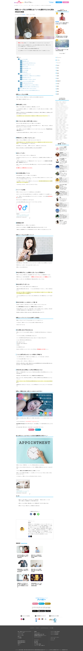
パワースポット (58, 113)
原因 (56, 120)
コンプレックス (66, 107)
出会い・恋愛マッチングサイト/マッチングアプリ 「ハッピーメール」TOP (24, 632)
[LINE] (38, 514)
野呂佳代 (57, 139)
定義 (58, 73)
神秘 (56, 48)
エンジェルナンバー (64, 106)
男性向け (57, 132)
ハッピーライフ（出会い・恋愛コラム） (39, 645)
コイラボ (61, 107)
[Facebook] (31, 514)
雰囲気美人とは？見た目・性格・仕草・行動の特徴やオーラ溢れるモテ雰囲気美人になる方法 (22, 585)
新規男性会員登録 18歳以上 (21, 642)
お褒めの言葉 (36, 642)
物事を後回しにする (25, 61)
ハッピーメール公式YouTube (54, 634)
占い (65, 119)
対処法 (60, 123)
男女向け (34, 14)
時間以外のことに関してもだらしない (27, 64)
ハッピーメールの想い (21, 635)
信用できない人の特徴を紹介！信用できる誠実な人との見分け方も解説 (36, 556)
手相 (60, 126)
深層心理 (28, 14)
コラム (58, 60)
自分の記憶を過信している (26, 68)
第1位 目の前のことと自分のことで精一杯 (28, 79)
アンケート (59, 57)
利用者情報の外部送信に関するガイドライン (40, 635)
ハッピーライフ (25, 5)
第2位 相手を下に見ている (26, 77)
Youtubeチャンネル (63, 103)
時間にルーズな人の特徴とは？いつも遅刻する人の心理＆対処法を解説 (41, 5)
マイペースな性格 (24, 70)
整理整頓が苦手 (24, 72)
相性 (61, 132)
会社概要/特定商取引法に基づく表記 (39, 634)
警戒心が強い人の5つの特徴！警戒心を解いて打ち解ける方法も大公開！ (36, 570)
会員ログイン (19, 643)
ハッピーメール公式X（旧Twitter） (55, 631)
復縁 (64, 123)
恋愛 (58, 75)
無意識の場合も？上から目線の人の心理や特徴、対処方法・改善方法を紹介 (22, 570)
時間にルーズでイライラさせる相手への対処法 (26, 81)
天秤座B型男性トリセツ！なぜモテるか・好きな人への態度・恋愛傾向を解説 (36, 584)
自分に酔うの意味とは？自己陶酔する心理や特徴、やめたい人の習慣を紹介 (22, 556)
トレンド (58, 62)
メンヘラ (57, 116)
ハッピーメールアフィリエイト (55, 637)
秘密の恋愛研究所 (58, 133)
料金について (19, 636)
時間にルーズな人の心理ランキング (25, 73)
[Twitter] (35, 514)
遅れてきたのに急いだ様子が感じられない (28, 62)
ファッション (63, 113)
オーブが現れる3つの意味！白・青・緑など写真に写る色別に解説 (61, 50)
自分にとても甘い (24, 66)
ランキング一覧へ (62, 53)
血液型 (61, 136)
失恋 (58, 67)
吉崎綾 (60, 120)
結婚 (63, 133)
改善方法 (64, 126)
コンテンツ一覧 (53, 638)
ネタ (64, 110)
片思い (58, 83)
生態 (30, 14)
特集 (58, 88)
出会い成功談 (36, 641)
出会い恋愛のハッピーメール (18, 5)
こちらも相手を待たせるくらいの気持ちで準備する (29, 84)
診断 (58, 94)
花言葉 (57, 136)
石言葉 (65, 132)
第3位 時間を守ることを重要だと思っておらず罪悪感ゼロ (30, 75)
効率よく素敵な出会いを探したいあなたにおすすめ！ (27, 88)
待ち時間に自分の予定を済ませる (27, 83)
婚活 (58, 70)
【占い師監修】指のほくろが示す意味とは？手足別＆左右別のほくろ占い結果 (61, 37)
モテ (61, 116)
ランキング (65, 116)
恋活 (58, 78)
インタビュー (58, 106)
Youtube (57, 103)
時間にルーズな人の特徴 (23, 59)
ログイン (48, 603)
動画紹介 (61, 119)
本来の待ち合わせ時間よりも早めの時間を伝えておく (30, 86)
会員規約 (35, 631)
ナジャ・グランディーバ (59, 110)
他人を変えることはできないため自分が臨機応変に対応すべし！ (29, 90)
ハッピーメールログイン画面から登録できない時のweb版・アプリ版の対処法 (62, 23)
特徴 (29, 5)
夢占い (64, 120)
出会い (57, 21)
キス (56, 107)
